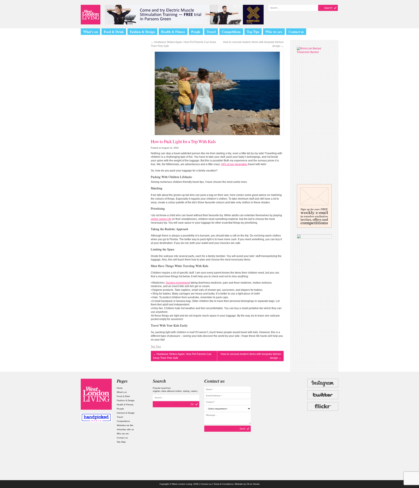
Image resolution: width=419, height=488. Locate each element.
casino (194, 391)
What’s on (90, 31)
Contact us (296, 31)
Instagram (322, 383)
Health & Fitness (173, 31)
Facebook (322, 418)
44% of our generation (234, 164)
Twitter (322, 394)
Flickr (322, 406)
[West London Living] (90, 14)
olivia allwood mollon (171, 391)
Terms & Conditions (223, 484)
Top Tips (253, 31)
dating (186, 391)
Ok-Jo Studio (253, 484)
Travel (211, 31)
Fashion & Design (142, 31)
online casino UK (161, 219)
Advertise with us (125, 429)
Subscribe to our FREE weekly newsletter (314, 206)
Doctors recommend (178, 282)
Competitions (231, 31)
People (196, 31)
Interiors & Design (126, 413)
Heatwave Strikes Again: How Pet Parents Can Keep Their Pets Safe (183, 44)
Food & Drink (114, 31)
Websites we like (125, 425)
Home (120, 388)
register (156, 391)
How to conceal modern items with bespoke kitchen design (253, 44)
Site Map (121, 442)
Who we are (273, 31)
